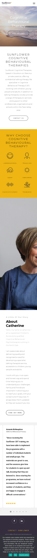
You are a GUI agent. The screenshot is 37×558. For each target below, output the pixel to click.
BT (28, 86)
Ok (11, 555)
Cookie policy (24, 555)
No (15, 555)
